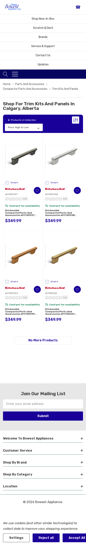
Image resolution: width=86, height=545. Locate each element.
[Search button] (5, 74)
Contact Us (43, 55)
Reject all (46, 538)
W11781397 (11, 194)
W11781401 (51, 293)
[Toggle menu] (15, 74)
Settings (16, 538)
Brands (43, 37)
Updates (43, 64)
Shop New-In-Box (43, 18)
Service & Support (43, 46)
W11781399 (11, 293)
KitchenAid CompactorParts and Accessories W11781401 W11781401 (60, 311)
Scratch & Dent (43, 28)
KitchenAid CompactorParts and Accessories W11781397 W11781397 (20, 212)
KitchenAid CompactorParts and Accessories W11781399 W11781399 (20, 311)
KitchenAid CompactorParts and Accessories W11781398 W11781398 (60, 212)
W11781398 (51, 194)
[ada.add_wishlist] (37, 190)
